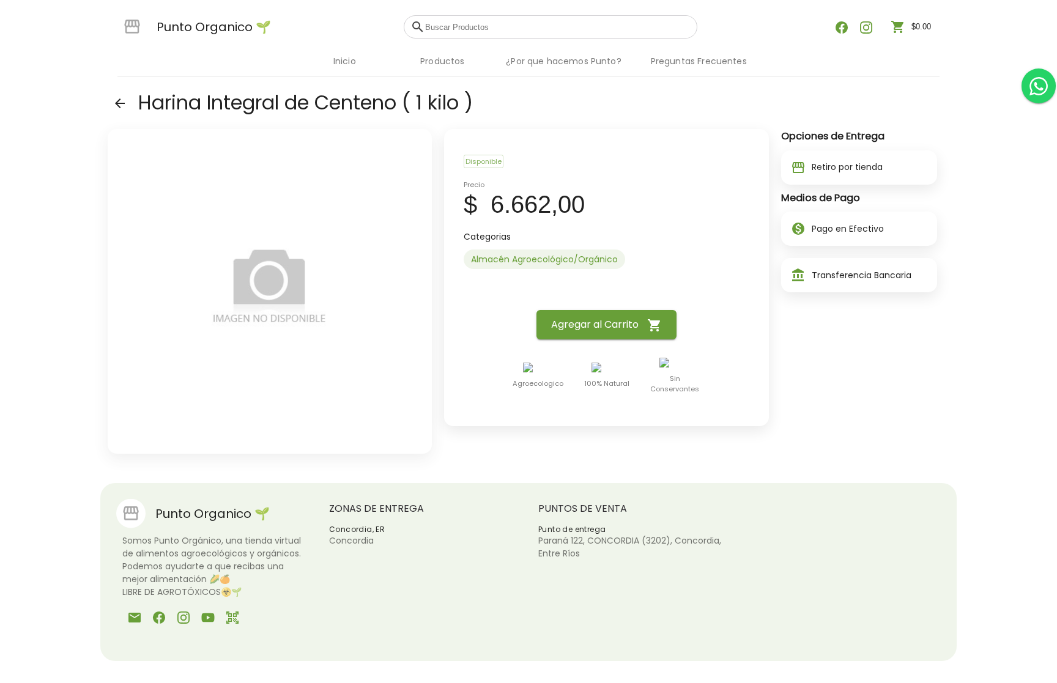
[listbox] (606, 259)
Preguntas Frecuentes (699, 61)
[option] (544, 259)
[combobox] (558, 27)
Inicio (344, 61)
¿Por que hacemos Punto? (563, 61)
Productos (442, 61)
